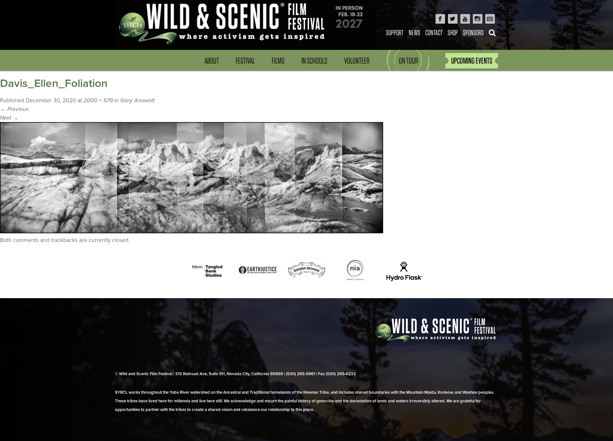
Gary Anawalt (137, 100)
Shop (453, 32)
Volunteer (356, 61)
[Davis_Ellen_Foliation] (191, 231)
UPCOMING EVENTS (471, 61)
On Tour (408, 61)
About (211, 61)
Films (278, 61)
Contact (434, 32)
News (414, 32)
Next (9, 117)
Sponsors (473, 32)
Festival (245, 61)
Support (395, 32)
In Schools (314, 61)
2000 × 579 (98, 100)
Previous (14, 109)
